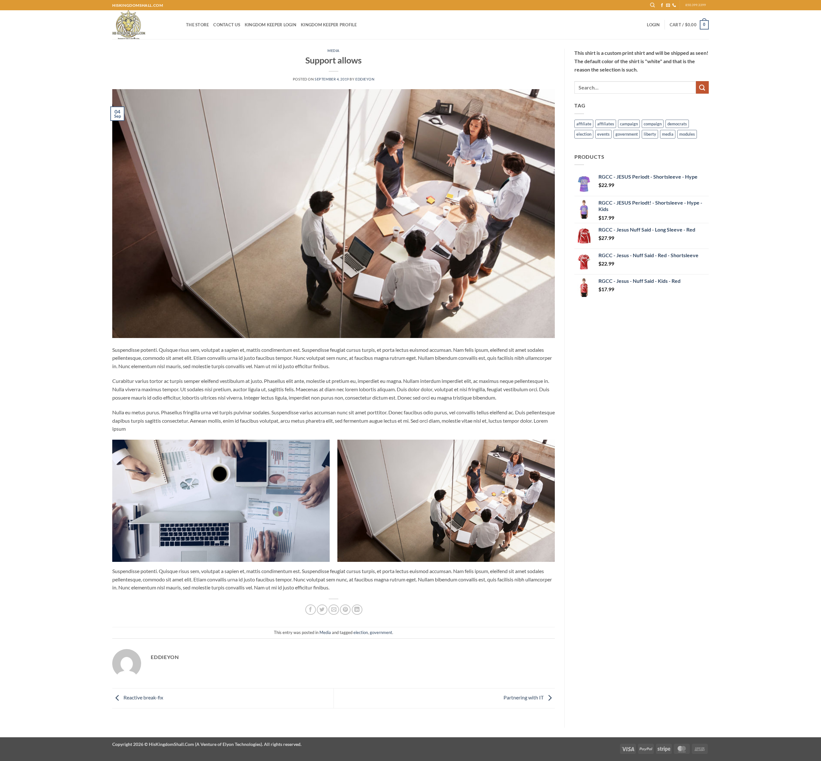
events (603, 134)
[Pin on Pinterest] (345, 610)
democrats (677, 123)
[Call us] (674, 5)
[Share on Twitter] (322, 610)
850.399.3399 (695, 5)
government (381, 632)
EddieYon (364, 79)
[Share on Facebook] (310, 610)
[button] (653, 24)
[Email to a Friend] (333, 610)
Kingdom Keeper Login (270, 24)
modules (687, 134)
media (667, 134)
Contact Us (226, 24)
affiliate (583, 123)
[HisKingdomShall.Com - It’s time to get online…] (144, 24)
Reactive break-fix (143, 698)
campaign (629, 123)
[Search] (653, 5)
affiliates (605, 123)
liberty (650, 134)
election (360, 632)
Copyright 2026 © (206, 744)
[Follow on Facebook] (662, 5)
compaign (653, 123)
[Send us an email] (668, 5)
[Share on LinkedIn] (357, 610)
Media (333, 50)
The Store (197, 24)
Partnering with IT (524, 698)
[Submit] (702, 87)
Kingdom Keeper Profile (329, 24)
